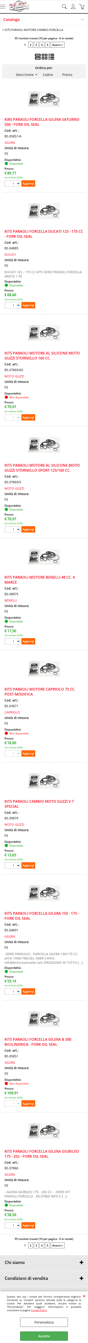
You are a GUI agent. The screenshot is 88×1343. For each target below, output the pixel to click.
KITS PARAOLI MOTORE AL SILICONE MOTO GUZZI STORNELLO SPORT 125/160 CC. (42, 468)
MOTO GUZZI (14, 376)
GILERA (10, 142)
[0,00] (82, 6)
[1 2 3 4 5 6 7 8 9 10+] (13, 184)
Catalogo (11, 19)
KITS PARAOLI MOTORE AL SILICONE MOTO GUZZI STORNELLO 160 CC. (42, 356)
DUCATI (10, 254)
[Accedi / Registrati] (73, 6)
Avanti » (57, 45)
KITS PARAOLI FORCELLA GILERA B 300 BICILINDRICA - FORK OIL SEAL (38, 1042)
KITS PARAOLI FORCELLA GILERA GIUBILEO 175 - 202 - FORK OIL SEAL (42, 1154)
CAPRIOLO (12, 712)
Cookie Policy (39, 1310)
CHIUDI (84, 1296)
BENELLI (11, 600)
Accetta (44, 1336)
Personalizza (44, 1322)
